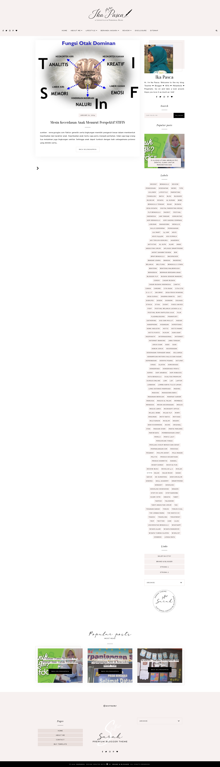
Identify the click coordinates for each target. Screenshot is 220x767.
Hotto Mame (176, 328)
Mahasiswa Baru (169, 393)
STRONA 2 (164, 572)
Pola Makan (177, 453)
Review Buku (152, 469)
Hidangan (164, 324)
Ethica (149, 304)
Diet (179, 296)
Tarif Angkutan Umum (161, 505)
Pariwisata (154, 433)
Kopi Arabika (161, 372)
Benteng (153, 268)
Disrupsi (150, 300)
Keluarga (177, 352)
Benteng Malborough (170, 268)
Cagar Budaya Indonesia (160, 284)
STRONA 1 (164, 567)
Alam (171, 244)
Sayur (149, 477)
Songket (158, 485)
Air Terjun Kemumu (159, 240)
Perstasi (174, 449)
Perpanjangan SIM (159, 449)
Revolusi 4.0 (167, 469)
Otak (148, 429)
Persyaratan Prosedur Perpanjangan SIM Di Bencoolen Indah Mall (110, 662)
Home (64, 30)
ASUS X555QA (157, 236)
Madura (155, 393)
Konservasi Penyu (171, 368)
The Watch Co (173, 513)
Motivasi (176, 417)
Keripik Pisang (166, 360)
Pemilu (157, 437)
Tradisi (152, 517)
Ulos (176, 521)
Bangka (167, 260)
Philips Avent (163, 453)
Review (126, 30)
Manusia (150, 401)
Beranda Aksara (109, 30)
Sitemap (154, 30)
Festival (177, 212)
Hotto (165, 328)
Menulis (176, 224)
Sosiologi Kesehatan (159, 489)
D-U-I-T (149, 292)
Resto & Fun (171, 465)
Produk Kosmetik (159, 461)
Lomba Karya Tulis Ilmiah (169, 385)
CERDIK (157, 280)
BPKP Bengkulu (158, 256)
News (173, 188)
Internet (179, 336)
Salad (156, 473)
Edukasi (179, 300)
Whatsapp (176, 525)
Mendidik (150, 405)
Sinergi (149, 481)
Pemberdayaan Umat (171, 433)
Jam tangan (164, 216)
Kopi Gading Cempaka (172, 220)
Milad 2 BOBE (154, 413)
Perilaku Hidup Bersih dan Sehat (164, 445)
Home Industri (153, 328)
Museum (150, 200)
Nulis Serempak (157, 228)
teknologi (151, 196)
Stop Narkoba (172, 493)
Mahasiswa (164, 224)
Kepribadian (151, 360)
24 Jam (166, 232)
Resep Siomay (157, 465)
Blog (169, 196)
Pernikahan (173, 228)
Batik (161, 196)
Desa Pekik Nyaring (174, 292)
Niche (167, 425)
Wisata (160, 200)
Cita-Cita (179, 288)
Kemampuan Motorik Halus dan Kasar (164, 356)
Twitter (161, 521)
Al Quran (170, 200)
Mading (177, 389)
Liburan (152, 224)
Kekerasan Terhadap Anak (158, 352)
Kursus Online (153, 380)
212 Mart (156, 232)
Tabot (175, 497)
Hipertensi (177, 324)
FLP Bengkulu (154, 212)
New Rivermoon (155, 425)
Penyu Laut (169, 437)
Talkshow (169, 501)
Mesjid (180, 405)
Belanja (149, 264)
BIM (175, 252)
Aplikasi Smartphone (173, 248)
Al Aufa (162, 244)
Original (177, 425)
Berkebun (152, 272)
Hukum (166, 332)
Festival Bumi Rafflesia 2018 (161, 312)
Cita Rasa (168, 288)
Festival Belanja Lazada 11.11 (168, 308)
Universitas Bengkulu (158, 525)
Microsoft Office (171, 409)
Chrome (157, 288)
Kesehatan (163, 188)
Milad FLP (167, 413)
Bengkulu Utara (175, 264)
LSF (171, 380)
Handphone (152, 324)
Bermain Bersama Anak (170, 272)
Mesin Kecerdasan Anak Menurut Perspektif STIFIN (87, 122)
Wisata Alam (155, 529)
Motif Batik (165, 417)
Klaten (162, 364)
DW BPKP (159, 292)
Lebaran (151, 385)
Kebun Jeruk (157, 348)
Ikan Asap (176, 332)
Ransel (173, 461)
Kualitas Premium (173, 376)
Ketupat (179, 360)
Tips (181, 188)
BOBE (180, 200)
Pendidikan (151, 188)
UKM (169, 521)
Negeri (176, 421)
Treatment (175, 517)
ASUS (174, 232)
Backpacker (173, 256)
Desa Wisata (152, 208)
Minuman (152, 417)
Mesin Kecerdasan (165, 405)
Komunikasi (173, 364)
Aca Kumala (171, 236)
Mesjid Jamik (155, 409)
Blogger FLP (152, 276)
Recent (153, 184)
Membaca (178, 401)
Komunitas (177, 216)
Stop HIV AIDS (157, 493)
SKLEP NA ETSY (164, 556)
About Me (76, 30)
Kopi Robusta (176, 372)
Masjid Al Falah (164, 401)
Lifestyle (91, 30)
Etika (157, 304)
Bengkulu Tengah (156, 204)
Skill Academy (162, 481)
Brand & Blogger (164, 561)
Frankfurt (173, 316)
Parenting (175, 192)
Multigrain (155, 421)
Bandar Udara (154, 260)
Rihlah (179, 469)
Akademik (175, 240)
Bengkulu (164, 184)
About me (60, 735)
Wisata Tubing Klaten (159, 533)
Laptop (179, 380)
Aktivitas (152, 244)
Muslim (166, 421)
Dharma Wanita (168, 296)
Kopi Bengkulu (153, 220)
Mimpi (177, 413)
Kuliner (152, 192)
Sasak (178, 473)
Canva (148, 288)
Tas (176, 505)
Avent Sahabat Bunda (161, 252)
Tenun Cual (177, 509)
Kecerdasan (171, 348)
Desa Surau (152, 296)
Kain (174, 344)
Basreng (177, 260)
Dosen (159, 300)
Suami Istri (155, 497)
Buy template (60, 744)
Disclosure (141, 30)
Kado (167, 344)
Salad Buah (167, 473)
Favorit (167, 212)
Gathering (151, 320)
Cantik (177, 284)
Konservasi (155, 368)
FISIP (150, 308)
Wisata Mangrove (171, 529)
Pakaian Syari (160, 429)
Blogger (178, 196)
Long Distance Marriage (160, 389)
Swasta (167, 497)
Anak (179, 244)
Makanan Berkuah (156, 397)
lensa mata (170, 537)
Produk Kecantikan (169, 457)
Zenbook (158, 537)
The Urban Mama (156, 513)
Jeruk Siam (157, 344)
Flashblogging (158, 316)
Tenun (166, 509)
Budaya (178, 204)
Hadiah (179, 320)
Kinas (153, 364)
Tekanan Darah (153, 509)
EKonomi (169, 300)
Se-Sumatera (161, 477)
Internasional (165, 336)
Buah (169, 204)
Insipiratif (150, 336)
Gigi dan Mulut (166, 320)
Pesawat (150, 453)
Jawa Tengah (174, 340)
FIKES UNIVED (177, 304)
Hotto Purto (154, 332)
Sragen (175, 489)
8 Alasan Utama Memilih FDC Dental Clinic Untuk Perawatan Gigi (164, 162)
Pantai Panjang (176, 429)
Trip (152, 521)
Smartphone (177, 481)
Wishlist (176, 533)
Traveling (162, 517)
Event (165, 304)
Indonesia (151, 216)
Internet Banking (157, 340)
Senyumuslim (176, 477)
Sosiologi (170, 485)
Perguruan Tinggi (164, 441)
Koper (150, 372)
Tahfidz (158, 501)
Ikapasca (80, 764)
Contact (60, 740)
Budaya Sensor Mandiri (171, 276)
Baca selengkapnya (87, 149)
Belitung (160, 264)
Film (179, 312)
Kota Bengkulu (155, 376)
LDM (165, 380)
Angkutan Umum (153, 248)
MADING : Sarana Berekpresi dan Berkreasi (160, 662)
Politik (154, 457)
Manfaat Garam (174, 397)
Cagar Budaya (169, 280)
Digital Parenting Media (171, 208)
